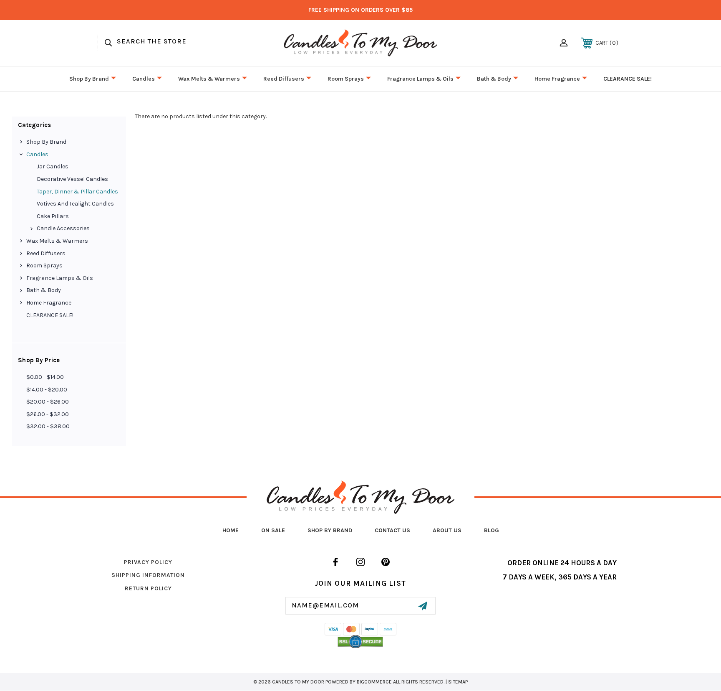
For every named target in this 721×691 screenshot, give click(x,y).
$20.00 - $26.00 (47, 401)
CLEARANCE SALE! (627, 78)
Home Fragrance (557, 78)
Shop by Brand (89, 78)
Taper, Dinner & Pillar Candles (77, 191)
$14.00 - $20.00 (46, 389)
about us (447, 530)
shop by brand (330, 530)
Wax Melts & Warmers (209, 78)
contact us (392, 530)
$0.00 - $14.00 (45, 377)
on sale (273, 530)
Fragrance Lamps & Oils (420, 78)
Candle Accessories (63, 228)
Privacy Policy (148, 562)
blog (491, 530)
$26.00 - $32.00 (47, 414)
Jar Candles (52, 166)
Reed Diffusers (283, 78)
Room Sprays (346, 78)
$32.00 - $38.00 (48, 426)
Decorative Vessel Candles (72, 179)
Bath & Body (494, 78)
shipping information (148, 575)
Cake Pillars (53, 216)
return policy (148, 588)
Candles (143, 78)
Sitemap (458, 682)
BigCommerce (374, 682)
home (230, 530)
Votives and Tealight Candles (75, 203)
